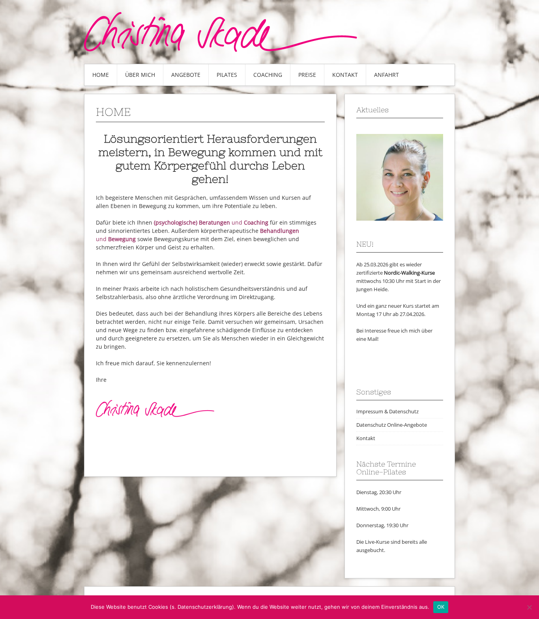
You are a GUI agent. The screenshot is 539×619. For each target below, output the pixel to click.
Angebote (185, 74)
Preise (307, 74)
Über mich (140, 74)
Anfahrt (386, 74)
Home (100, 74)
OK (441, 607)
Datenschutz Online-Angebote (391, 424)
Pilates (227, 74)
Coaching (267, 74)
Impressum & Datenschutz (387, 411)
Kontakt (345, 74)
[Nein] (529, 607)
